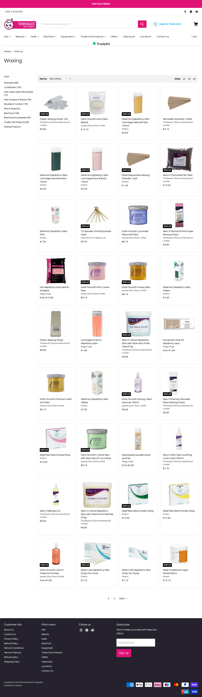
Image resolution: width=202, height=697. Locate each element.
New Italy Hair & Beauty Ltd (93, 238)
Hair (6, 36)
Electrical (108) (11, 113)
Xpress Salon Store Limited (93, 126)
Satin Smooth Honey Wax (136, 287)
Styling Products (12, 127)
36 (189, 79)
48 (194, 79)
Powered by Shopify (13, 685)
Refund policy (11, 657)
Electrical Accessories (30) (17, 117)
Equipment (67, 36)
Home (7, 51)
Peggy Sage (45, 294)
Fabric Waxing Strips (51, 340)
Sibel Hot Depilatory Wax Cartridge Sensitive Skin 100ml (53, 178)
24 (184, 79)
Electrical (48, 36)
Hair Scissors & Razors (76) (17, 100)
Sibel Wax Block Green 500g (138, 511)
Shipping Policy (12, 662)
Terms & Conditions (14, 648)
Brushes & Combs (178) (16, 104)
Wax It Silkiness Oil (50, 511)
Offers (114, 36)
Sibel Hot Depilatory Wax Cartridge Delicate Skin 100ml (135, 122)
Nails (34, 36)
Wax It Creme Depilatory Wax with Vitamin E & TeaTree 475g (97, 514)
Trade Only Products (92, 36)
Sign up (124, 652)
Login (194, 36)
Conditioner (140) (12, 87)
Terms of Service (12, 652)
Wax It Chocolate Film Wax (178, 175)
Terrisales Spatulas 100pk (177, 119)
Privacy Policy (11, 639)
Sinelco (125, 129)
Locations (145, 36)
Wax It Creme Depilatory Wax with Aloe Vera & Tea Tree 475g (136, 343)
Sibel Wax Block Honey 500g (179, 511)
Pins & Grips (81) (12, 108)
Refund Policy (11, 643)
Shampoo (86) (11, 83)
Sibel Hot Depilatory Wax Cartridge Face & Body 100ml (94, 178)
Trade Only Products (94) (16, 122)
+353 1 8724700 (14, 11)
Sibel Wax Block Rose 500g (55, 455)
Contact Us (162, 36)
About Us (9, 630)
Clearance (129, 36)
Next (122, 598)
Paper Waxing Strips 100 (54, 119)
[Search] (142, 24)
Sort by (43, 79)
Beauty (20, 36)
